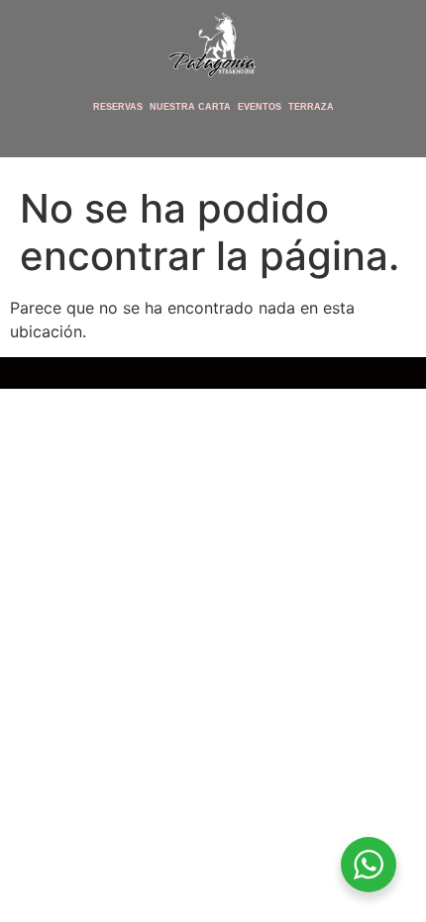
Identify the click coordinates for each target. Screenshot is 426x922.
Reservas (118, 107)
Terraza (311, 107)
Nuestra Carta (190, 107)
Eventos (259, 107)
